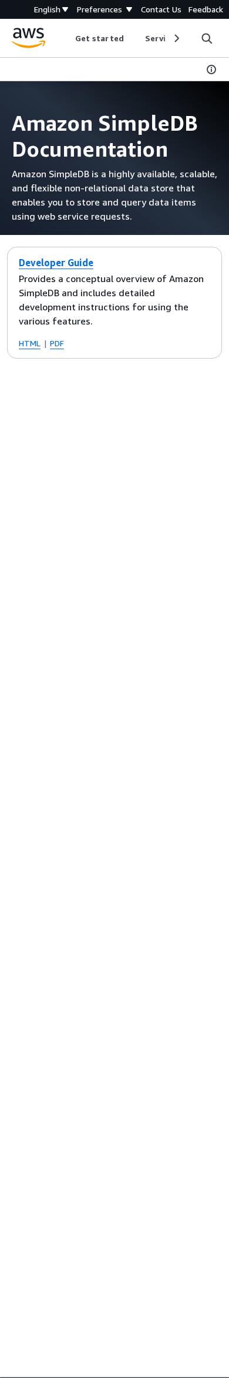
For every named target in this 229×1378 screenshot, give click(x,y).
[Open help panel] (211, 69)
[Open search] (206, 38)
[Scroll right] (176, 38)
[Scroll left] (66, 38)
